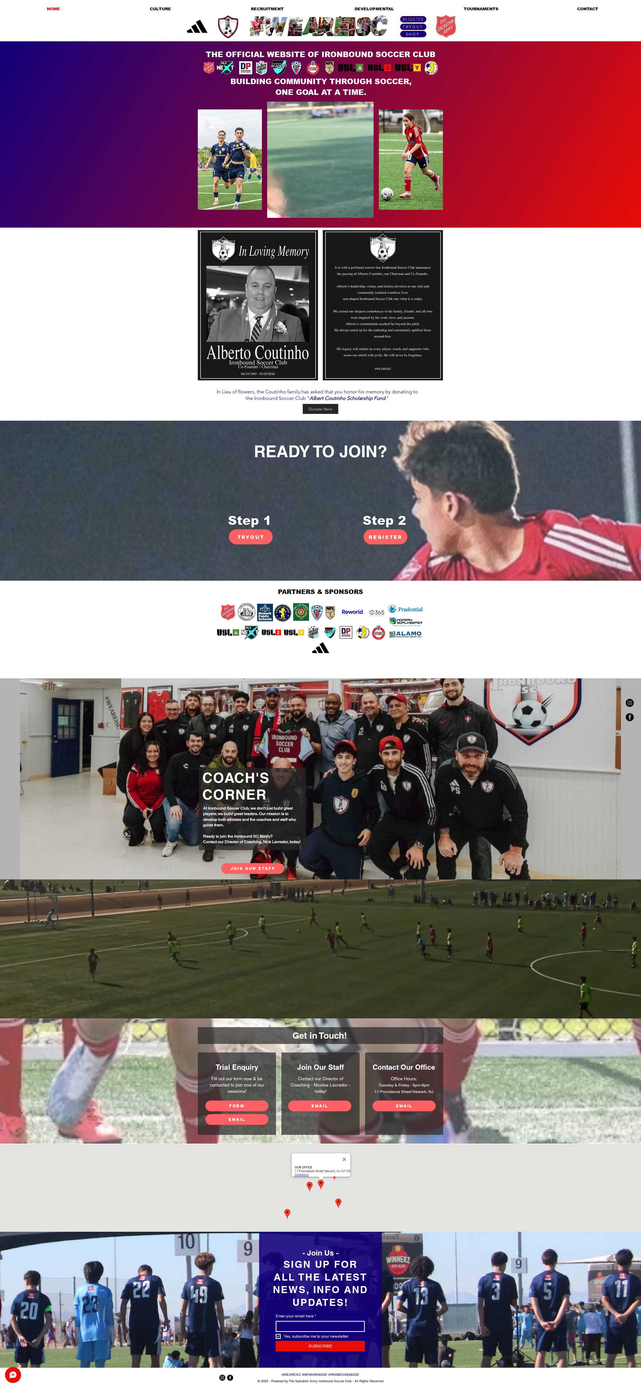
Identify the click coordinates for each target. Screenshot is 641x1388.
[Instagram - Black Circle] (630, 703)
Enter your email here (296, 1316)
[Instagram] (222, 1378)
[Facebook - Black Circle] (630, 717)
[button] (367, 212)
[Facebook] (230, 1378)
